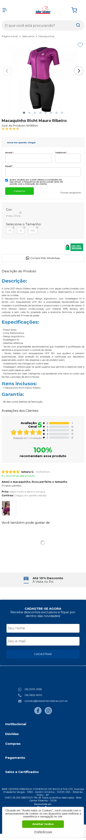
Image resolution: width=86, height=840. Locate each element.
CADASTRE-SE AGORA (43, 609)
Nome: (9, 152)
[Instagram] (48, 713)
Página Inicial (10, 36)
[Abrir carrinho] (76, 10)
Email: (9, 166)
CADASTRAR (43, 654)
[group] (43, 580)
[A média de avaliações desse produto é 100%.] (10, 128)
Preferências (43, 831)
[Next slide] (78, 70)
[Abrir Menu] (5, 10)
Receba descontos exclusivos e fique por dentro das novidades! (42, 614)
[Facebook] (38, 713)
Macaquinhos (46, 36)
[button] (24, 113)
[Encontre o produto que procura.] (78, 25)
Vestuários (28, 36)
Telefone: (61, 152)
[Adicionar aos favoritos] (80, 45)
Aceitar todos (43, 824)
